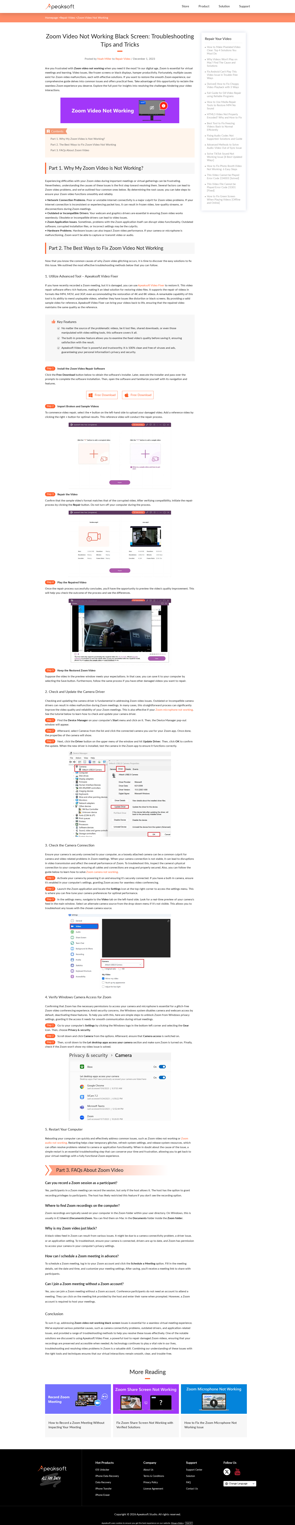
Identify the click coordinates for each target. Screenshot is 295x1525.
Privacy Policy (150, 1482)
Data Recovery (103, 1482)
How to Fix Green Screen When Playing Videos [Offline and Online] (223, 199)
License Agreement (153, 1489)
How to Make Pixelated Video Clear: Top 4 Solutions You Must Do (224, 50)
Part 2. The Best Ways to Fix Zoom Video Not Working (83, 144)
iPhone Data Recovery (107, 1476)
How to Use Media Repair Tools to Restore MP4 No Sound (221, 105)
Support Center (194, 1470)
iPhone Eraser (102, 1495)
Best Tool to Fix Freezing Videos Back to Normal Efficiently (221, 126)
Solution (224, 6)
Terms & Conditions (153, 1476)
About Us (148, 1470)
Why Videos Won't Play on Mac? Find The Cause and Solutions (222, 62)
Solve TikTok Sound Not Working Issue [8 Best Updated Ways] (224, 157)
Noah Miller (104, 58)
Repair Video (67, 17)
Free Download (105, 395)
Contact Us (192, 1489)
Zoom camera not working (102, 872)
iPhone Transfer (103, 1489)
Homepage (51, 17)
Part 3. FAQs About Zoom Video (70, 150)
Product (204, 6)
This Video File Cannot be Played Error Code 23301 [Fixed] (221, 187)
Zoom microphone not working (174, 709)
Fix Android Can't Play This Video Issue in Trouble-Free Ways (222, 75)
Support (244, 6)
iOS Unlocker (102, 1470)
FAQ (188, 1482)
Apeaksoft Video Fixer (151, 285)
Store (185, 6)
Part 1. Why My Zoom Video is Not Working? (78, 139)
